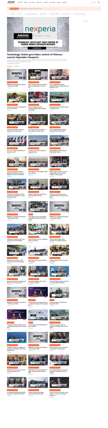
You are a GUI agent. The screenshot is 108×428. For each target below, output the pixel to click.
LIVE (21, 2)
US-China (32, 2)
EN (94, 2)
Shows (59, 2)
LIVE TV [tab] (20, 14)
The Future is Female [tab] (79, 14)
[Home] (11, 2)
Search (98, 2)
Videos (26, 2)
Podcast (65, 2)
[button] (8, 8)
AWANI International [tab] (31, 14)
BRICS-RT (39, 2)
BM (92, 2)
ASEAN (46, 2)
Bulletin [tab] (13, 14)
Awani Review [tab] (66, 14)
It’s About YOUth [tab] (54, 14)
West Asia (52, 2)
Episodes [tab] (9, 66)
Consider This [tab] (43, 14)
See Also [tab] (16, 66)
